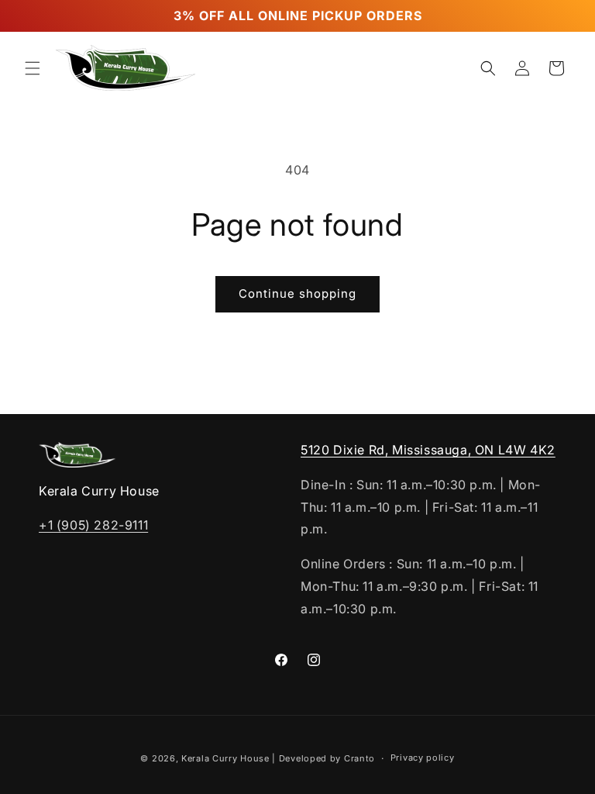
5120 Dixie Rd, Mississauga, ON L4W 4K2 (428, 449)
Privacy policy (422, 757)
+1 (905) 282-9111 (93, 525)
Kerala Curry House (225, 758)
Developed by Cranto (327, 758)
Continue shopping (297, 293)
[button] (32, 68)
